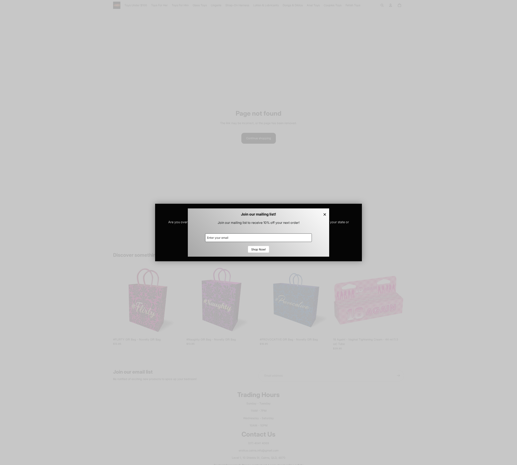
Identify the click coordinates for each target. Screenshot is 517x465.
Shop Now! (258, 249)
